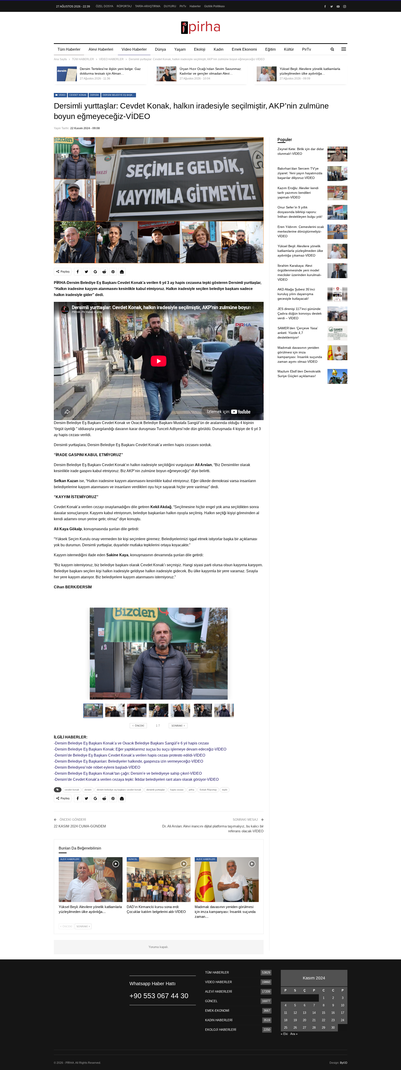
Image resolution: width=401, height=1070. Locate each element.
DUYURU (170, 6)
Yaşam (180, 49)
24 (342, 1020)
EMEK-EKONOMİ (217, 1010)
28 (314, 1027)
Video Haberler (134, 49)
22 (323, 1020)
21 (314, 1020)
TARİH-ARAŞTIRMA (147, 6)
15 (323, 1012)
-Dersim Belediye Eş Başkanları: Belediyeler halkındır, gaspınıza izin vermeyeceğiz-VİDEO (128, 761)
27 (304, 1027)
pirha (191, 789)
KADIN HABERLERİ (219, 1020)
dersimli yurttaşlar (155, 789)
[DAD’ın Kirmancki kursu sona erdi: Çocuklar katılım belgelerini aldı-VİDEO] (159, 879)
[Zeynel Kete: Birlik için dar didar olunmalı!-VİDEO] (337, 154)
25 (285, 1027)
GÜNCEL (132, 859)
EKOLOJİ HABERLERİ (220, 1029)
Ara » (294, 1034)
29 (323, 1027)
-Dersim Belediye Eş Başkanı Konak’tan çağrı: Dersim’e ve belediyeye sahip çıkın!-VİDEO (128, 773)
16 (333, 1012)
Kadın (218, 49)
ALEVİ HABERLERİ (69, 859)
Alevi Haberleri (101, 49)
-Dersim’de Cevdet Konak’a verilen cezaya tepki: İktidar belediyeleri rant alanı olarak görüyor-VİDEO (136, 779)
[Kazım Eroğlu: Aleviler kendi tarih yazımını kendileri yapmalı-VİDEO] (337, 193)
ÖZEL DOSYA (104, 6)
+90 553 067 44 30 (158, 996)
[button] (116, 710)
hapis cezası (177, 789)
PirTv (183, 6)
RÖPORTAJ (124, 6)
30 (333, 1027)
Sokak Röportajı (208, 789)
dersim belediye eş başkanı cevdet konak (119, 95)
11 (285, 1012)
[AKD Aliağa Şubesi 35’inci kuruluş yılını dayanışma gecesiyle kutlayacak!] (337, 294)
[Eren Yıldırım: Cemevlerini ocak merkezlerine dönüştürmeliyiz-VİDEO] (337, 231)
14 (314, 1012)
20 (304, 1020)
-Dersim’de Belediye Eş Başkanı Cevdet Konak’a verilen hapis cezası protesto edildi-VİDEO (129, 755)
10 (342, 1005)
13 (304, 1012)
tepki (224, 789)
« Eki (284, 1034)
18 (285, 1020)
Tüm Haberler (69, 49)
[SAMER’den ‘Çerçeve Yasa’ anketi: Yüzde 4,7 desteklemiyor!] (337, 333)
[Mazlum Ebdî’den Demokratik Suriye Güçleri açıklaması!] (337, 376)
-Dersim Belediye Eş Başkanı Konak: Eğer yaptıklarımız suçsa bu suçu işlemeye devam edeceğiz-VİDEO (140, 749)
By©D (343, 1062)
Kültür (289, 49)
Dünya (160, 49)
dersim (94, 95)
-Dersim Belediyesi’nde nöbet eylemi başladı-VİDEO (97, 767)
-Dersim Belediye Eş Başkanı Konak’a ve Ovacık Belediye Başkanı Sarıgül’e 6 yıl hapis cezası (131, 743)
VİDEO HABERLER (218, 982)
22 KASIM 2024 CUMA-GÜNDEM (80, 826)
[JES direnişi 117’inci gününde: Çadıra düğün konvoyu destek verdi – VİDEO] (337, 313)
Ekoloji (199, 49)
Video (61, 95)
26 (295, 1027)
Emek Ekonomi (244, 49)
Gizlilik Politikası (214, 6)
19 (295, 1020)
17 (342, 1012)
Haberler (195, 6)
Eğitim (270, 49)
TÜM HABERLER (217, 972)
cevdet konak (77, 95)
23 (333, 1020)
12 (295, 1012)
